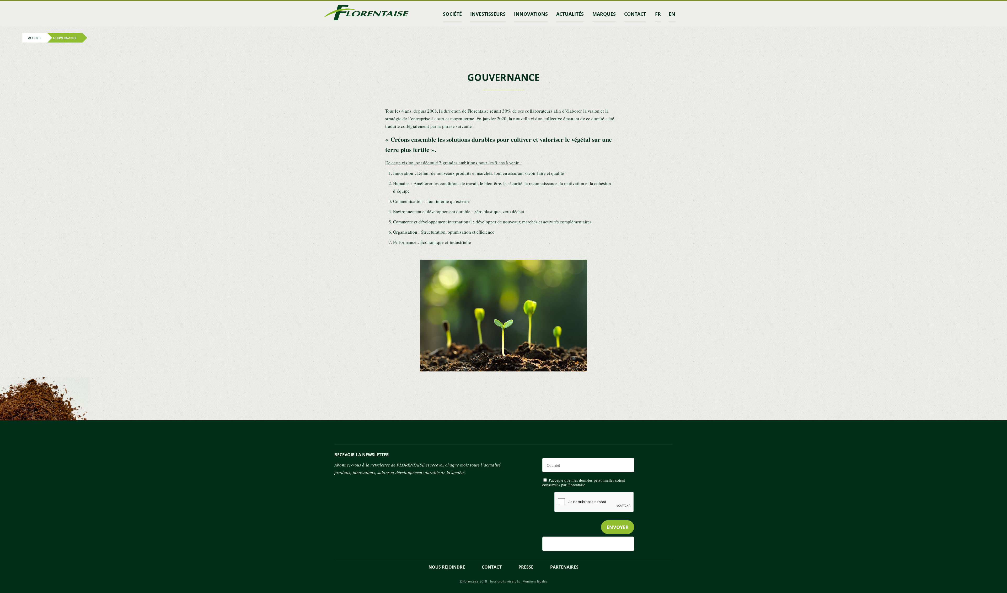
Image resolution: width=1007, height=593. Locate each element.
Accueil (34, 37)
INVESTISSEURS (488, 14)
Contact (491, 567)
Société (452, 14)
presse (525, 567)
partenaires (564, 567)
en (672, 14)
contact (635, 14)
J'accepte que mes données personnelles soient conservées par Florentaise (583, 482)
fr (658, 14)
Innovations (531, 14)
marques (604, 14)
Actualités (570, 14)
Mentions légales (535, 581)
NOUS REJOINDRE (446, 567)
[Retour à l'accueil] (366, 13)
